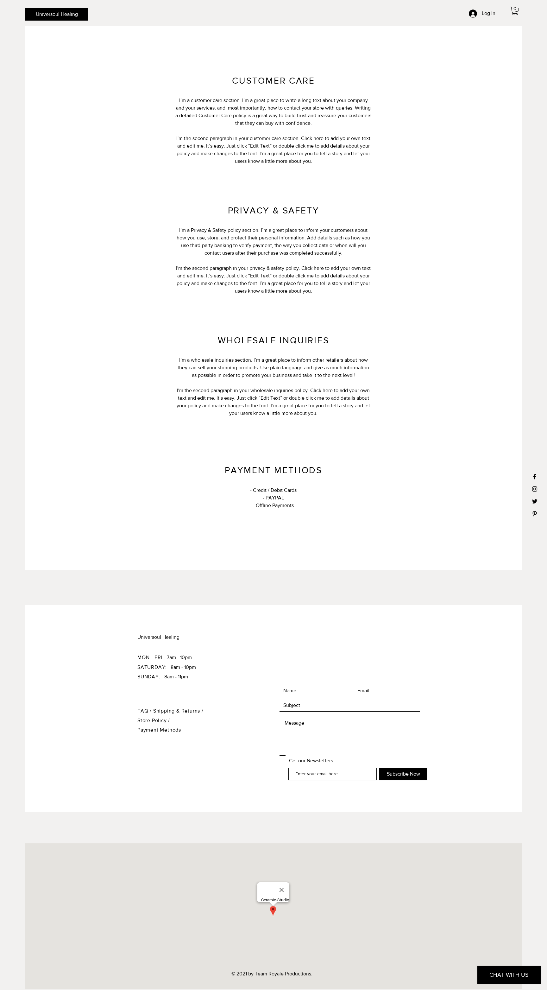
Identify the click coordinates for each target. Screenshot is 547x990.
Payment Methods (159, 730)
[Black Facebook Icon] (534, 476)
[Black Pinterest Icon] (534, 513)
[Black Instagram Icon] (534, 488)
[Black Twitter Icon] (534, 501)
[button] (515, 11)
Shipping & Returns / (178, 711)
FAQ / (145, 711)
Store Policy (152, 720)
